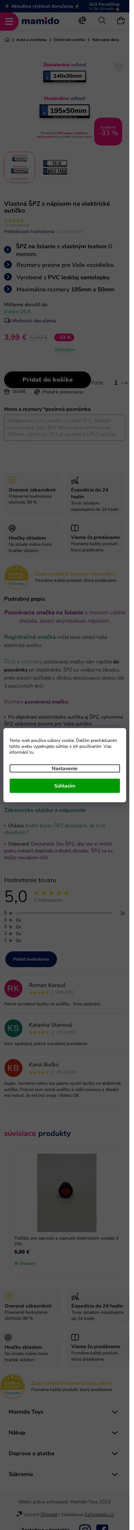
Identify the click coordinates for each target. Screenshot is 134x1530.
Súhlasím (64, 785)
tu (31, 752)
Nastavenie (65, 768)
